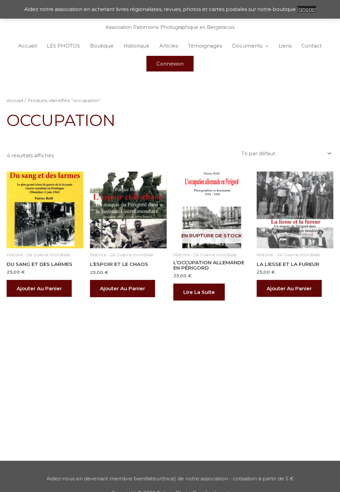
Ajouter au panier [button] (39, 288)
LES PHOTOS (63, 46)
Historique (136, 46)
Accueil (27, 46)
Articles (168, 46)
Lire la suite (199, 292)
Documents (247, 46)
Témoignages (205, 46)
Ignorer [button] (306, 9)
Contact (311, 46)
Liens (285, 46)
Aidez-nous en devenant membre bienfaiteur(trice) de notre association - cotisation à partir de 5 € (170, 478)
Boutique (102, 46)
